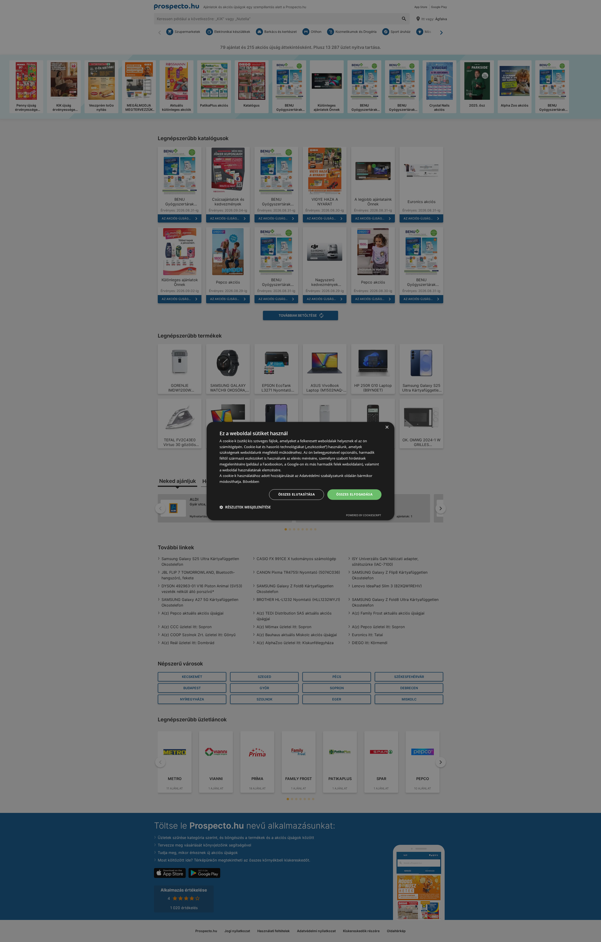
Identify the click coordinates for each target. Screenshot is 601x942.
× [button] (387, 427)
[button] (245, 507)
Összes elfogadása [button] (354, 494)
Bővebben (251, 481)
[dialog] (300, 471)
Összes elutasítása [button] (296, 494)
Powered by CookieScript (363, 515)
